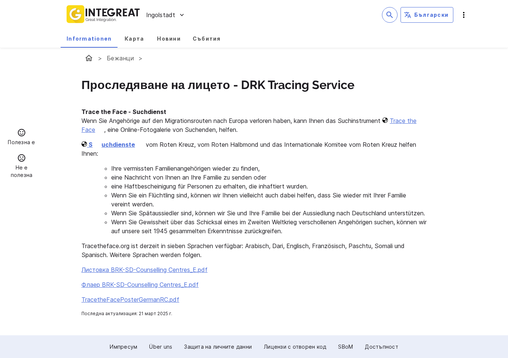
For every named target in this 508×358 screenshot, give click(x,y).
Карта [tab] (134, 38)
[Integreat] (103, 15)
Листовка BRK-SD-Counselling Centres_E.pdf (144, 269)
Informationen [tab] (89, 38)
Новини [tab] (169, 38)
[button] (21, 138)
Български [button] (431, 15)
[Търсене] (390, 15)
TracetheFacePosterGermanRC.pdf (130, 299)
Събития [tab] (207, 38)
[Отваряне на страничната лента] (463, 14)
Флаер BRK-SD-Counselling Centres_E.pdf (140, 284)
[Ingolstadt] (88, 58)
